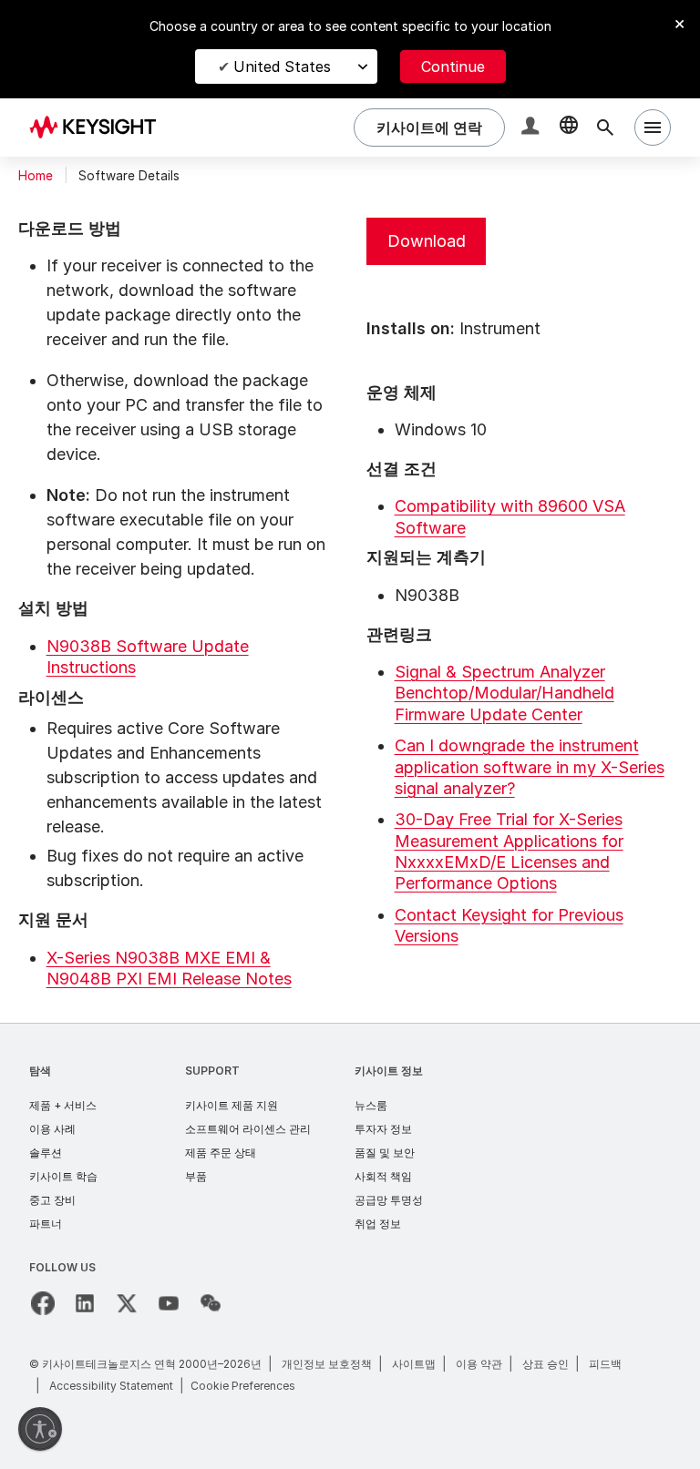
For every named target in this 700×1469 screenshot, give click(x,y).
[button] (532, 128)
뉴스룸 (371, 1105)
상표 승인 (545, 1364)
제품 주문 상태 (220, 1152)
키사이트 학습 (63, 1176)
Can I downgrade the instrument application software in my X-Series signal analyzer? (529, 767)
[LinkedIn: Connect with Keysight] (84, 1303)
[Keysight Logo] (99, 127)
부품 (196, 1176)
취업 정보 (378, 1223)
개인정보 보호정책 (327, 1364)
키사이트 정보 (389, 1070)
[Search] (605, 127)
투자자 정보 (383, 1129)
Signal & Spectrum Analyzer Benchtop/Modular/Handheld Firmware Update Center (504, 693)
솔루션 (45, 1152)
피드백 (605, 1364)
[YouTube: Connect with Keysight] (168, 1303)
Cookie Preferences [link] (242, 1385)
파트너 (45, 1223)
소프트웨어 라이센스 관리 (248, 1129)
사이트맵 (414, 1364)
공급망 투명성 (389, 1200)
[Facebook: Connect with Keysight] (43, 1303)
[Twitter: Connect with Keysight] (126, 1303)
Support (212, 1070)
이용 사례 (52, 1129)
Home (35, 175)
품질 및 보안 (385, 1152)
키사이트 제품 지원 (231, 1105)
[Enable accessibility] (40, 1429)
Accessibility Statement (111, 1385)
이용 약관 (479, 1364)
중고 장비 (52, 1200)
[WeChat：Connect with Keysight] (210, 1303)
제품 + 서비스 (63, 1105)
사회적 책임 (383, 1176)
